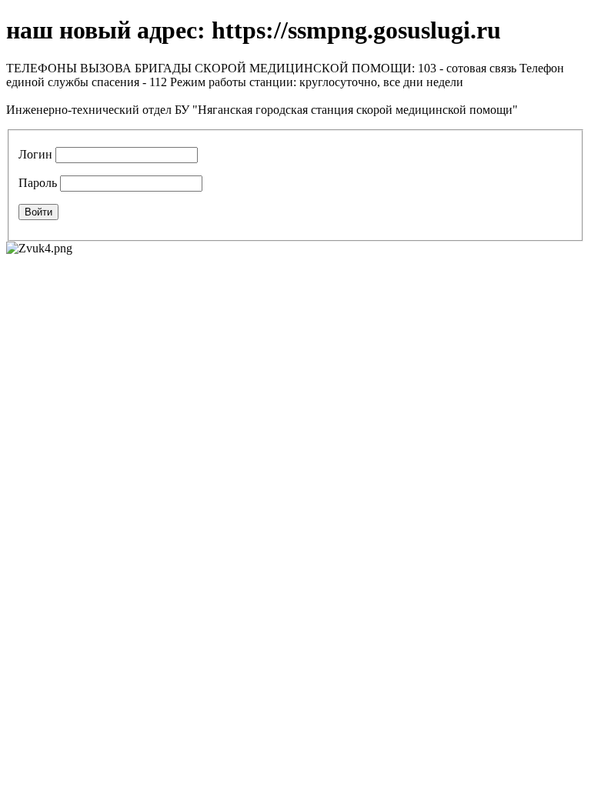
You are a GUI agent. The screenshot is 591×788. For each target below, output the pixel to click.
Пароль (37, 182)
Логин (35, 154)
